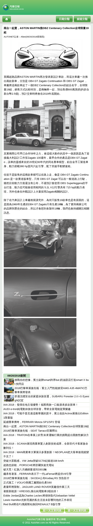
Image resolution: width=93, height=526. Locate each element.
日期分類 (64, 19)
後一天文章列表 (77, 510)
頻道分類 (82, 19)
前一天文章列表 (52, 510)
